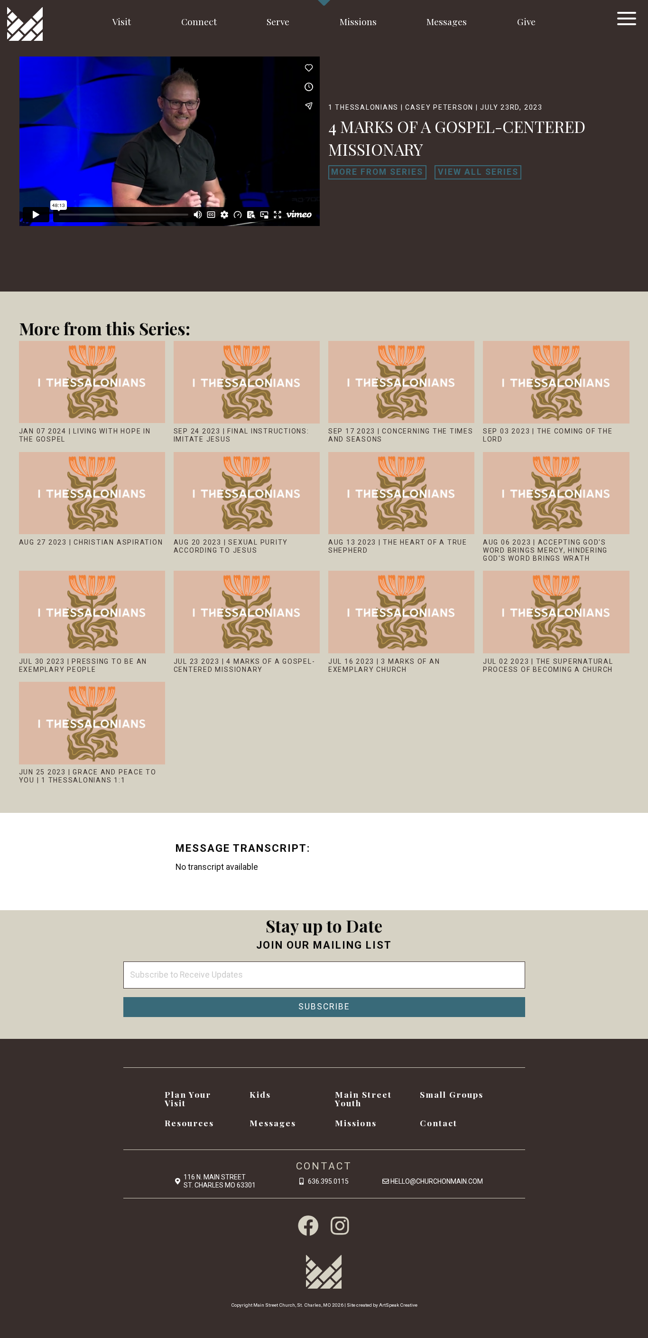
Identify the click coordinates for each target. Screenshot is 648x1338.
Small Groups (451, 1094)
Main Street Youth (363, 1098)
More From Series (377, 172)
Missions (358, 21)
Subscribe (324, 1006)
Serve (278, 21)
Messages (446, 21)
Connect (199, 21)
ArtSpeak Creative (398, 1305)
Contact (438, 1122)
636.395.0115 (328, 1181)
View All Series (478, 172)
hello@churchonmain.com (436, 1181)
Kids (260, 1094)
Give (526, 21)
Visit (121, 21)
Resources (189, 1122)
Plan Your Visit (188, 1098)
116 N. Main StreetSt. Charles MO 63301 (220, 1181)
